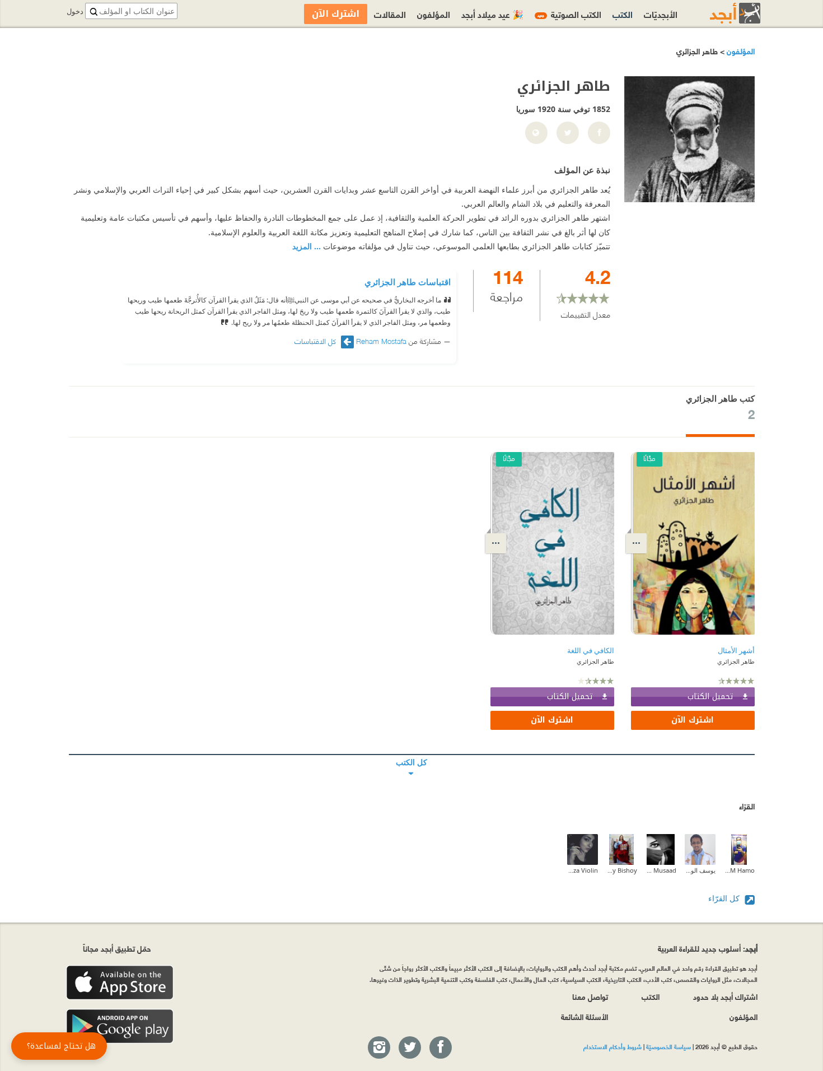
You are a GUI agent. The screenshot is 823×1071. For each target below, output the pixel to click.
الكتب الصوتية (569, 14)
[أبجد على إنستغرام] (378, 1048)
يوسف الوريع (700, 870)
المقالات (390, 14)
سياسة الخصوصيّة (668, 1046)
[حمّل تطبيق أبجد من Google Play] (120, 1026)
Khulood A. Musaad (661, 870)
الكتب (622, 14)
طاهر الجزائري (736, 661)
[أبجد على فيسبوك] (440, 1048)
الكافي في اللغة (590, 650)
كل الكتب (412, 754)
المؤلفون (739, 51)
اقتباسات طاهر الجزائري (407, 281)
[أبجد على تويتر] (409, 1048)
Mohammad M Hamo (739, 870)
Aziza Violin (582, 870)
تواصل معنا (590, 996)
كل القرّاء (725, 898)
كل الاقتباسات (316, 340)
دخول (75, 11)
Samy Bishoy (621, 870)
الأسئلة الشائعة (584, 1016)
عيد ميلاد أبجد (492, 14)
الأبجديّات (660, 14)
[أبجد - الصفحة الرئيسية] (721, 13)
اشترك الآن (692, 720)
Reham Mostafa (381, 340)
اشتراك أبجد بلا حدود (725, 996)
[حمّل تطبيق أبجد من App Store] (120, 982)
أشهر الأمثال (736, 650)
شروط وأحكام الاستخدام (612, 1046)
